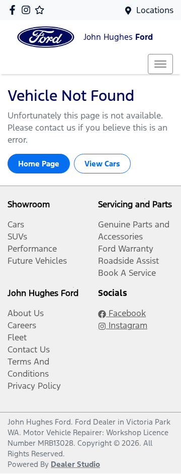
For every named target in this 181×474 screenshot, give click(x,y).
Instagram (126, 325)
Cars (16, 224)
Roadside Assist (128, 260)
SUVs (17, 236)
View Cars (102, 163)
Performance (32, 248)
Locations (154, 10)
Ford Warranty (125, 248)
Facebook (126, 313)
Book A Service (127, 272)
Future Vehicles (37, 260)
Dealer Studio (75, 464)
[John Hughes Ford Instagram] (28, 10)
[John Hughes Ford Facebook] (14, 10)
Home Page (38, 163)
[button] (160, 64)
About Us (26, 313)
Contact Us (29, 349)
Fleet (17, 337)
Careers (22, 325)
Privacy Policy (34, 385)
